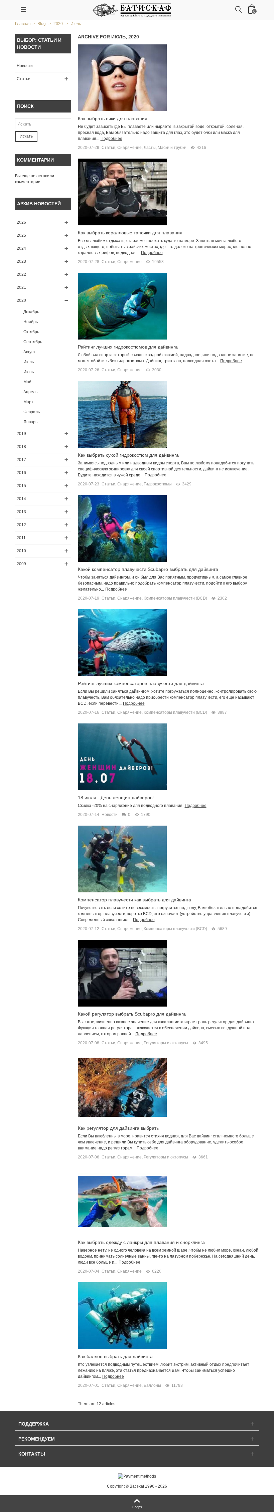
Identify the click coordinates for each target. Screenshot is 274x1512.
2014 (21, 498)
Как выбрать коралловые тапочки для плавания (130, 232)
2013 (21, 511)
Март (28, 402)
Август (29, 352)
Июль (28, 362)
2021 (21, 287)
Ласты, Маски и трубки (165, 147)
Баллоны (152, 1385)
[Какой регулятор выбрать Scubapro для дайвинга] (122, 972)
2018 (21, 446)
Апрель (30, 392)
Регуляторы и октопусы (166, 1043)
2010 (21, 551)
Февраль (31, 412)
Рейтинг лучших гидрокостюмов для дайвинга (128, 347)
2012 (21, 524)
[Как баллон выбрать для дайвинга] (122, 1315)
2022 (21, 274)
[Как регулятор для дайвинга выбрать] (122, 1087)
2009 (21, 564)
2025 (21, 235)
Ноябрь (30, 321)
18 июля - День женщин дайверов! (116, 797)
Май (27, 382)
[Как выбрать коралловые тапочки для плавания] (122, 191)
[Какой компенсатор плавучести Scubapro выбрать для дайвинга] (122, 528)
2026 (21, 222)
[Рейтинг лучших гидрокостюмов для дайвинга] (122, 305)
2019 (21, 433)
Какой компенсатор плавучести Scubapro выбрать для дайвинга (148, 569)
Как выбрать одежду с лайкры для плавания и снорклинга (141, 1242)
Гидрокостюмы (158, 484)
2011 (21, 537)
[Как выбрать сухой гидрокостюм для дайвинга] (122, 414)
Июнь (28, 372)
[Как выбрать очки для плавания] (122, 77)
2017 (21, 459)
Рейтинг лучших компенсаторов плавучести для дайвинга (141, 683)
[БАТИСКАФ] (132, 9)
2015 (21, 485)
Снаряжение (129, 147)
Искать (26, 136)
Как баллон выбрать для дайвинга (115, 1356)
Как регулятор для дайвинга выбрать (118, 1128)
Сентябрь (32, 342)
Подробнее (111, 138)
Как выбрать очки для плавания (112, 118)
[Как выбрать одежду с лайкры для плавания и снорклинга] (122, 1201)
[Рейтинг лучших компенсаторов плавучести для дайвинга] (122, 642)
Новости (25, 65)
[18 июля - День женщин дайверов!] (122, 756)
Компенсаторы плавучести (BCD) (175, 598)
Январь (30, 422)
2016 (21, 472)
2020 (21, 300)
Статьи (23, 78)
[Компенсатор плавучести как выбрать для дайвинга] (122, 858)
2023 (21, 261)
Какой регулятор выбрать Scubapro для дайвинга (132, 1014)
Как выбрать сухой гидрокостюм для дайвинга (128, 455)
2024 (21, 248)
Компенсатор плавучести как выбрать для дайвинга (134, 899)
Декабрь (31, 311)
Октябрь (31, 332)
